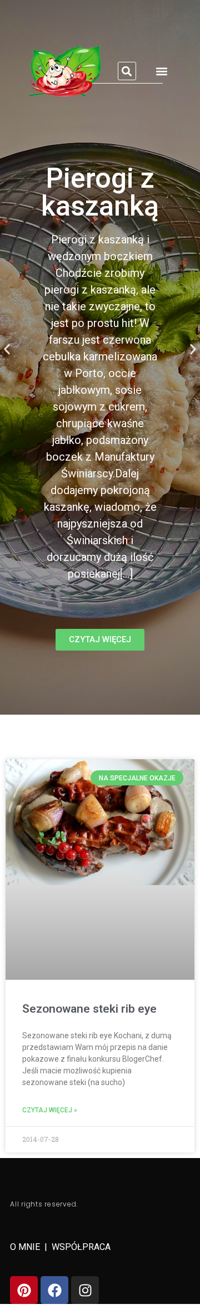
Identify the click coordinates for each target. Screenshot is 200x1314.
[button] (127, 71)
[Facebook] (54, 1290)
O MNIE (26, 1247)
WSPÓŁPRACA (81, 1247)
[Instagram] (85, 1290)
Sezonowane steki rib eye (89, 1008)
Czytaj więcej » (49, 1110)
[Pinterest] (24, 1290)
